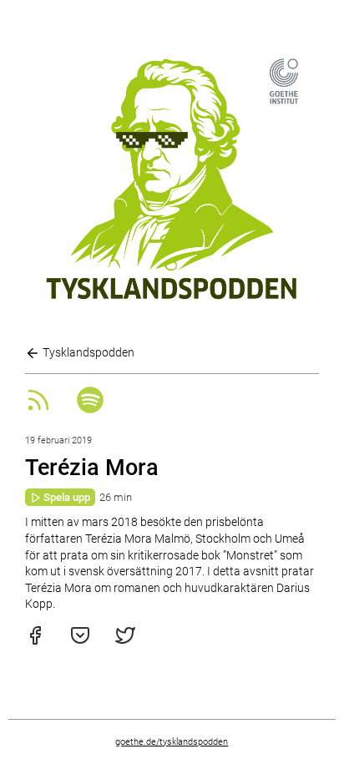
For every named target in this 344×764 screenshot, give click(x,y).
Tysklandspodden (87, 352)
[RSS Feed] (38, 409)
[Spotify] (90, 409)
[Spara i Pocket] (80, 641)
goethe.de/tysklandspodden (171, 741)
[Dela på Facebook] (35, 641)
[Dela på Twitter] (125, 641)
